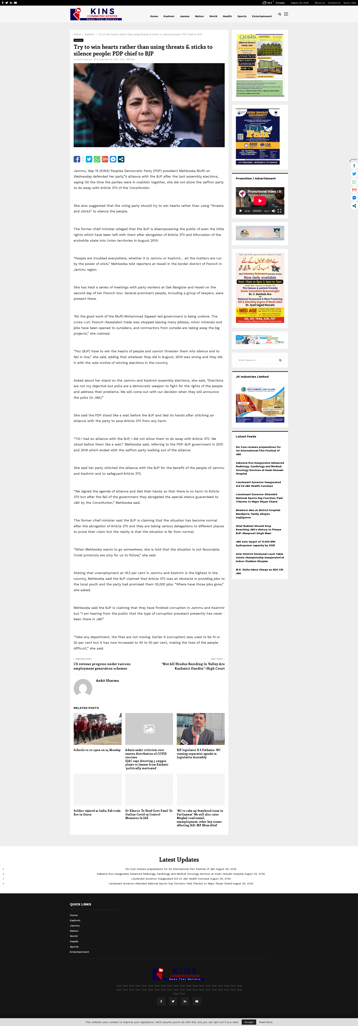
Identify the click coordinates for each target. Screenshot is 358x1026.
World (213, 16)
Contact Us (334, 2)
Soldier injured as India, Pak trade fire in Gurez (97, 812)
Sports (241, 16)
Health (227, 16)
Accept (248, 1022)
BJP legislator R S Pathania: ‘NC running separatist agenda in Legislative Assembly (199, 753)
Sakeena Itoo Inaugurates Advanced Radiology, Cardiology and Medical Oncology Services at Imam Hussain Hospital (170, 873)
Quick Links (349, 2)
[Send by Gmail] (105, 159)
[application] (260, 200)
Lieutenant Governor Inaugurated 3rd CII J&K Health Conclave (170, 878)
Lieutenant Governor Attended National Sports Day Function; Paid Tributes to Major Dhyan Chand (259, 498)
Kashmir (169, 16)
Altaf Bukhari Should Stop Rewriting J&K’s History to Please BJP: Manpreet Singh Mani (258, 529)
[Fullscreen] (279, 211)
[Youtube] (197, 1001)
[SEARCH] (280, 360)
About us (320, 2)
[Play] (241, 211)
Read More (266, 1022)
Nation (199, 16)
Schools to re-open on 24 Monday (97, 750)
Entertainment (262, 16)
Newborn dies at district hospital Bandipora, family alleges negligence (258, 514)
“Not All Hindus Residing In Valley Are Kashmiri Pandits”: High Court (193, 666)
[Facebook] (161, 1001)
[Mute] (273, 211)
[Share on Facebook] (77, 159)
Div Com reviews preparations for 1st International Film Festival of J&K (258, 450)
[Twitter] (173, 1001)
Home (154, 16)
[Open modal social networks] (121, 159)
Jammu (184, 16)
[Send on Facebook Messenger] (113, 159)
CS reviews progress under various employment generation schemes (102, 666)
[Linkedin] (185, 1001)
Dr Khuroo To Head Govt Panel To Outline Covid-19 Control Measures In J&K (148, 814)
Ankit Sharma (84, 59)
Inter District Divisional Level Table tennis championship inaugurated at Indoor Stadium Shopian (260, 557)
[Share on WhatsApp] (97, 159)
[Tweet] (89, 159)
